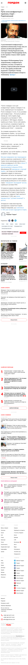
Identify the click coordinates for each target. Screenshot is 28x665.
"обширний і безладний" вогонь (16, 183)
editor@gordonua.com (9, 619)
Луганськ (3, 577)
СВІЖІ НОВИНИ (6, 415)
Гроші (2, 532)
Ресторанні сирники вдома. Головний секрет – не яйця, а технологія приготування (14, 516)
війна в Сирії (22, 224)
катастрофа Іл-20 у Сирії (7, 226)
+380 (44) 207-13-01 (8, 615)
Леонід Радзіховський (6, 228)
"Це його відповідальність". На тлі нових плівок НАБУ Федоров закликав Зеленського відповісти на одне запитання (15, 380)
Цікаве (2, 551)
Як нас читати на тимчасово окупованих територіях (6, 609)
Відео (15, 546)
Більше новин (14, 477)
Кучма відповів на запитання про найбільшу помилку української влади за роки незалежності (15, 402)
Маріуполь (3, 574)
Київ (2, 560)
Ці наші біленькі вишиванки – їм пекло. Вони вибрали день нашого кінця (14, 314)
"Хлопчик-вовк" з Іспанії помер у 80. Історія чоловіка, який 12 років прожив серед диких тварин (14, 372)
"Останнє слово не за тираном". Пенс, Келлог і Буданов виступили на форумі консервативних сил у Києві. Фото (14, 394)
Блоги (15, 535)
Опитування (17, 549)
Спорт (2, 537)
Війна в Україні (4, 528)
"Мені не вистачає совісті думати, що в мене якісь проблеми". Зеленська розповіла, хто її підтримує (14, 501)
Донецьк (3, 567)
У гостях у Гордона (18, 532)
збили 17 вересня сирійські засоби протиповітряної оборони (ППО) (14, 165)
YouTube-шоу (17, 551)
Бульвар (4, 263)
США (7, 224)
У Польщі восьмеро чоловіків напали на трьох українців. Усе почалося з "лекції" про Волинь (13, 467)
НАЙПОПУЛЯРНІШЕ (7, 367)
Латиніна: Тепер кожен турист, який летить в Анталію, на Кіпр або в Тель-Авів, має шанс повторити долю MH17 (7, 255)
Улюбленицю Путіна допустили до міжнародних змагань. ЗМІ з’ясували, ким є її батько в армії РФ (14, 420)
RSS (17, 585)
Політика (3, 530)
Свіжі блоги (5, 287)
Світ (7, 6)
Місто (2, 557)
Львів (2, 562)
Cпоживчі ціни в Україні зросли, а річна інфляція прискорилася (13, 303)
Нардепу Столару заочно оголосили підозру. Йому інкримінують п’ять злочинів (13, 462)
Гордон (2, 6)
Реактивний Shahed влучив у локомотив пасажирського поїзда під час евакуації (15, 387)
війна (16, 224)
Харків (2, 570)
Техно (2, 542)
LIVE (15, 539)
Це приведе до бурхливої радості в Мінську (16, 444)
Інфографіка (4, 549)
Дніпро (2, 572)
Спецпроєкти (17, 554)
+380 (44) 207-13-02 (8, 617)
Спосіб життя (4, 544)
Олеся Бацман (19, 578)
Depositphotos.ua (20, 636)
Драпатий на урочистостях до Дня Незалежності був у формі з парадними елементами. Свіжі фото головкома (14, 508)
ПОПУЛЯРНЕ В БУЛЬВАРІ (9, 481)
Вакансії (3, 598)
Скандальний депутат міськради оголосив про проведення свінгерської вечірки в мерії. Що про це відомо (8, 277)
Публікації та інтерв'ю (19, 530)
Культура (3, 539)
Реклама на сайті (5, 603)
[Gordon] (13, 3)
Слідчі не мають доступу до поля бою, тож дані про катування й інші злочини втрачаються (12, 291)
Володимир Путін (18, 226)
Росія (3, 224)
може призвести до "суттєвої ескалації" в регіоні (13, 198)
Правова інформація (6, 605)
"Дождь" (12, 74)
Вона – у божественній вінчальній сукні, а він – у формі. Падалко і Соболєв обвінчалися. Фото (15, 486)
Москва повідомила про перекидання (13, 157)
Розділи (16, 525)
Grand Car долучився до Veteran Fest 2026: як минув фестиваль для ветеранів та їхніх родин (13, 455)
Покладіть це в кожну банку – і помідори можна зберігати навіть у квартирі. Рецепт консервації (15, 493)
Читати (23, 232)
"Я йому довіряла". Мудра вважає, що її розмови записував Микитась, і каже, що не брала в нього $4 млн (17, 438)
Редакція (3, 600)
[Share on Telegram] (15, 221)
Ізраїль (11, 224)
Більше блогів (14, 319)
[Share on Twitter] (12, 221)
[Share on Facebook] (9, 221)
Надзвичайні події (5, 546)
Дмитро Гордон (20, 560)
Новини (3, 525)
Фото (15, 544)
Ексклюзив (16, 542)
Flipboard (18, 583)
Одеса (2, 565)
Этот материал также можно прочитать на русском (14, 21)
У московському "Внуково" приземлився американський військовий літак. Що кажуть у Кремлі (14, 473)
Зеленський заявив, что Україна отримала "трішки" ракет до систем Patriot (12, 450)
